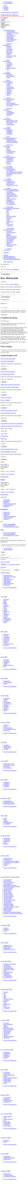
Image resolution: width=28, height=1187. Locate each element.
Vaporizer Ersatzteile (8, 887)
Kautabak (9, 150)
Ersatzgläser (9, 200)
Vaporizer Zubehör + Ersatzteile (14, 173)
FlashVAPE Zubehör (9, 904)
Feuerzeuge (6, 99)
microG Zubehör (7, 898)
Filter (5, 109)
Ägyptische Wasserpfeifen (13, 190)
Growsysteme (10, 240)
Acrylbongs (9, 62)
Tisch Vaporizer (10, 170)
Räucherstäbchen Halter (12, 142)
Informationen (4, 509)
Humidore (9, 163)
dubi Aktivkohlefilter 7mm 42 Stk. (9, 451)
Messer (8, 95)
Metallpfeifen (10, 130)
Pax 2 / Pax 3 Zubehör (9, 882)
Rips (8, 211)
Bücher (5, 73)
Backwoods (9, 51)
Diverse (8, 77)
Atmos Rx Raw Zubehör (9, 900)
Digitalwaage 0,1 (11, 181)
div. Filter (9, 115)
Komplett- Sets (7, 1101)
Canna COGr (7, 1124)
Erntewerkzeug (7, 1173)
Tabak (5, 146)
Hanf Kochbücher (11, 76)
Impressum (6, 502)
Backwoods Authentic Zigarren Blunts (10, 387)
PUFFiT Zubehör (8, 891)
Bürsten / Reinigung (11, 68)
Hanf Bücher (10, 74)
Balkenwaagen (10, 184)
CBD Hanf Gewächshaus (13, 33)
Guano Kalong (7, 1081)
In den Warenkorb (5, 274)
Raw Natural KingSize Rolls (7, 374)
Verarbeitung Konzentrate (10, 1176)
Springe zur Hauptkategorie (10, 587)
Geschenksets (10, 82)
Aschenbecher (10, 159)
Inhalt (2, 529)
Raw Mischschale (12, 259)
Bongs (5, 61)
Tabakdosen (7, 157)
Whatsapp (5, 17)
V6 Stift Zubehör (8, 902)
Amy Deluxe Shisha (11, 194)
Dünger (8, 233)
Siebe (8, 69)
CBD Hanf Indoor (11, 31)
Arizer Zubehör (7, 881)
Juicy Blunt (9, 50)
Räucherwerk (7, 138)
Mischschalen (10, 158)
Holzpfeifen (9, 132)
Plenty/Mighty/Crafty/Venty (10, 885)
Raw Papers (9, 217)
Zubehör (9, 66)
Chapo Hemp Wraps (11, 55)
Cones (8, 220)
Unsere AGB (7, 499)
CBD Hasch (9, 34)
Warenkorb (3, 369)
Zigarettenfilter (10, 113)
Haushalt (9, 92)
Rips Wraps (9, 53)
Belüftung (9, 235)
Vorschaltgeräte (7, 1053)
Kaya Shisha (10, 192)
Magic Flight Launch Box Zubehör (12, 886)
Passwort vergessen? (5, 561)
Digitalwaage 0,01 (11, 182)
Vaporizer (6, 167)
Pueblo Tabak (4, 438)
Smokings (9, 209)
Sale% (5, 250)
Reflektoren (6, 1055)
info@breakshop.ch (8, 3)
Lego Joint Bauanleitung (9, 525)
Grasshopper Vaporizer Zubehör (11, 906)
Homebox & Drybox (11, 238)
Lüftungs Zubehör (8, 1100)
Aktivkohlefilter (10, 112)
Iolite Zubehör (7, 890)
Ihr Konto (6, 8)
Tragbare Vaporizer (11, 169)
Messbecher (6, 1140)
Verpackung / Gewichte (12, 185)
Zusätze (5, 1076)
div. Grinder (9, 123)
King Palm (9, 57)
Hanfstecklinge (10, 37)
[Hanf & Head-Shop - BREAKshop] (9, 12)
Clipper (8, 101)
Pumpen (5, 1141)
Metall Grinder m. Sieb (12, 120)
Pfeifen (5, 128)
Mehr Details (4, 314)
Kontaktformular (4, 476)
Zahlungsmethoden (8, 505)
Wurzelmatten (7, 1121)
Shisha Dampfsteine (11, 198)
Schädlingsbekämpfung (9, 1157)
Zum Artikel (4, 433)
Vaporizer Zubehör (8, 897)
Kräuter (8, 176)
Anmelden (6, 9)
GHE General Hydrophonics (10, 1077)
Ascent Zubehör (7, 901)
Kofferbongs (10, 65)
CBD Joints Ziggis (11, 35)
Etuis (8, 223)
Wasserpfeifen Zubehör (12, 196)
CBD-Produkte (10, 38)
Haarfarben (9, 93)
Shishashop (6, 506)
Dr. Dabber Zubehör (8, 905)
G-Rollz (8, 54)
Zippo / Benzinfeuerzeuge (13, 104)
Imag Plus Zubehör (8, 894)
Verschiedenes (10, 87)
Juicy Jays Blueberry (5, 400)
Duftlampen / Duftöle (12, 140)
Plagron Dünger (7, 1079)
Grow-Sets (9, 231)
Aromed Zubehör (8, 883)
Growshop (6, 229)
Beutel (8, 147)
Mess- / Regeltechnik (12, 236)
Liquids (5, 930)
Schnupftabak (10, 153)
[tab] (14, 479)
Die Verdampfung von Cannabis (11, 526)
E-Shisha (6, 928)
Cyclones (9, 47)
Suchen (5, 5)
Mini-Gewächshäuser (12, 244)
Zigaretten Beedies (11, 151)
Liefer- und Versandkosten (10, 503)
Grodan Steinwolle (8, 1119)
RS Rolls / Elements (11, 216)
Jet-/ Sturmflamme (11, 103)
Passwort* (3, 559)
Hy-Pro (5, 1083)
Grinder (6, 119)
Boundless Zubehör (8, 908)
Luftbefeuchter (7, 1159)
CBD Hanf (6, 30)
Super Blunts (10, 49)
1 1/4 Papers (9, 225)
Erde (5, 1117)
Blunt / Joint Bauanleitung (10, 524)
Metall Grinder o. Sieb (12, 122)
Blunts (5, 45)
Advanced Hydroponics (9, 1075)
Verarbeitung (10, 246)
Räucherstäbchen (11, 139)
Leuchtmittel (6, 1056)
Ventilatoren (6, 1099)
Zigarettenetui (10, 161)
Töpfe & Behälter (8, 1116)
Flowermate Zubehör (9, 896)
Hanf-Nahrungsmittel (12, 39)
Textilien (9, 84)
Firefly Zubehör (7, 910)
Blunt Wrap (9, 46)
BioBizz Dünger (7, 1080)
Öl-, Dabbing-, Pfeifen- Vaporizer (14, 171)
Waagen (6, 180)
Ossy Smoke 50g (11, 202)
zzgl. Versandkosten (14, 269)
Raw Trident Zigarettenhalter (7, 361)
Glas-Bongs (9, 64)
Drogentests (9, 91)
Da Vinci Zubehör (8, 889)
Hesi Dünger (7, 1072)
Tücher (8, 85)
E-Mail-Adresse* (5, 557)
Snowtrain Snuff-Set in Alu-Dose (8, 413)
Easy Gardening (7, 1125)
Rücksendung (7, 501)
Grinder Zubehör (11, 124)
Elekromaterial (7, 1156)
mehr (8, 352)
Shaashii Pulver (10, 201)
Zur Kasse (6, 7)
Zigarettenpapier (8, 208)
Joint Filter (9, 111)
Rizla (8, 215)
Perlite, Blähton (7, 1123)
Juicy (8, 212)
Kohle (8, 197)
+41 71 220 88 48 (8, 1)
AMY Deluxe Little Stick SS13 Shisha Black (11, 426)
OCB (8, 213)
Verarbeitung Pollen (8, 1175)
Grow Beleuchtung (11, 232)
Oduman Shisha (10, 193)
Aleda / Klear (10, 224)
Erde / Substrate (10, 239)
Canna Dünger (7, 1073)
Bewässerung (10, 242)
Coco (5, 1120)
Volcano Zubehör (8, 879)
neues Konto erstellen (14, 564)
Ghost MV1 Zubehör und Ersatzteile (12, 912)
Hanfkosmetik (10, 41)
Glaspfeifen (9, 131)
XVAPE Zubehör (8, 893)
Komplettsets (7, 1052)
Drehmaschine (10, 221)
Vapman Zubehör (8, 909)
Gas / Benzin (10, 105)
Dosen (8, 149)
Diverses (6, 81)
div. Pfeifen (9, 134)
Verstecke (9, 89)
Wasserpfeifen (7, 189)
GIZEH (8, 219)
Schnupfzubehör (10, 88)
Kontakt (3, 479)
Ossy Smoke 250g (11, 204)
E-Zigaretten (9, 174)
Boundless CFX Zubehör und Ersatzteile (13, 913)
